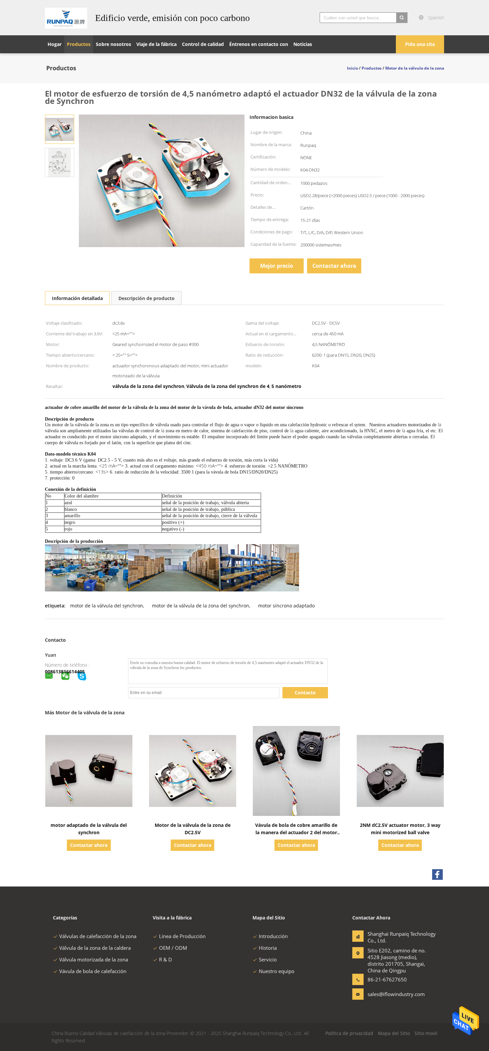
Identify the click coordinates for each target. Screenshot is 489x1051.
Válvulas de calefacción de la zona (97, 936)
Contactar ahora (334, 265)
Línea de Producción (182, 936)
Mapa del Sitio (394, 1033)
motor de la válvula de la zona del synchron (200, 605)
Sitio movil (425, 1033)
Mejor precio (276, 265)
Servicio (268, 959)
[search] (402, 17)
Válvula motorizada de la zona (93, 959)
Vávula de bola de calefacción (92, 971)
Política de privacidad (349, 1033)
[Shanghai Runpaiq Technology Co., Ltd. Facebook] (437, 874)
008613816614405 (65, 671)
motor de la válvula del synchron (106, 605)
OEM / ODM (173, 947)
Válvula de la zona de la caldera (95, 947)
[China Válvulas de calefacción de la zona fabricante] (66, 17)
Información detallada (77, 298)
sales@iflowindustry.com (388, 994)
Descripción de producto (146, 298)
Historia (268, 947)
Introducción (273, 936)
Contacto (305, 692)
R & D (165, 959)
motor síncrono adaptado (286, 605)
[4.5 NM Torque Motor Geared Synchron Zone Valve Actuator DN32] (59, 129)
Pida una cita (420, 44)
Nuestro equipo (276, 971)
